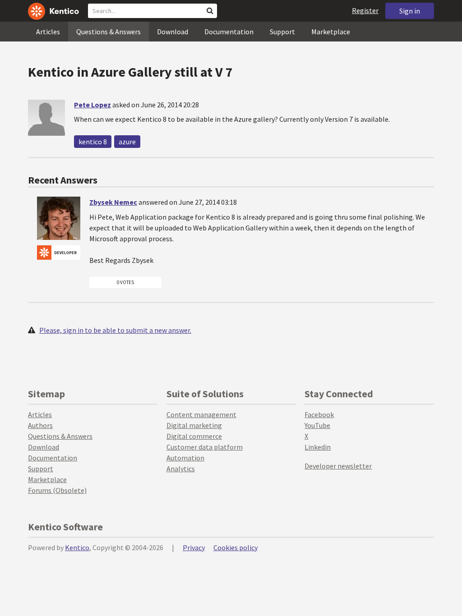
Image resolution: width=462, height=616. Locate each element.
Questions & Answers (108, 31)
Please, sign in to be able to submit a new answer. (115, 330)
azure (127, 141)
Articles (48, 31)
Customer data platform (204, 446)
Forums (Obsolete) (57, 490)
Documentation (229, 31)
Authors (40, 425)
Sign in (409, 10)
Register (365, 10)
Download (172, 31)
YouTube (317, 425)
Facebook (319, 414)
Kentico (77, 547)
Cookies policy (235, 547)
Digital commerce (194, 436)
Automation (185, 457)
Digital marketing (194, 425)
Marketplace (330, 31)
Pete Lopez (92, 104)
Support (282, 31)
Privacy (194, 547)
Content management (201, 414)
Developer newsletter (338, 465)
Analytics (180, 468)
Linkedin (318, 446)
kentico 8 (93, 141)
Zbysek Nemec (113, 202)
